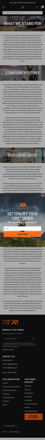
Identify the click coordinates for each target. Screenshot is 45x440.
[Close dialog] (42, 195)
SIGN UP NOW (22, 234)
